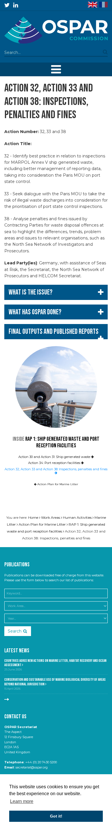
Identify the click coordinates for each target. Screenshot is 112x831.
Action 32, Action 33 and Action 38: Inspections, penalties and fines (56, 469)
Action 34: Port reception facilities (54, 463)
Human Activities (77, 517)
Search (15, 631)
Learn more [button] (21, 801)
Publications (17, 564)
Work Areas (50, 517)
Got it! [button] (56, 816)
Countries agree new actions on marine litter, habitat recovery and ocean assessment (55, 663)
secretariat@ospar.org (32, 767)
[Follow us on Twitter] (7, 5)
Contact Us (15, 716)
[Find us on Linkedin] (15, 5)
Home (33, 517)
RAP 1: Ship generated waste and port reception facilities (62, 442)
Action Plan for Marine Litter (57, 484)
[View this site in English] (92, 4)
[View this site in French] (103, 4)
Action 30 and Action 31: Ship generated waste (54, 457)
